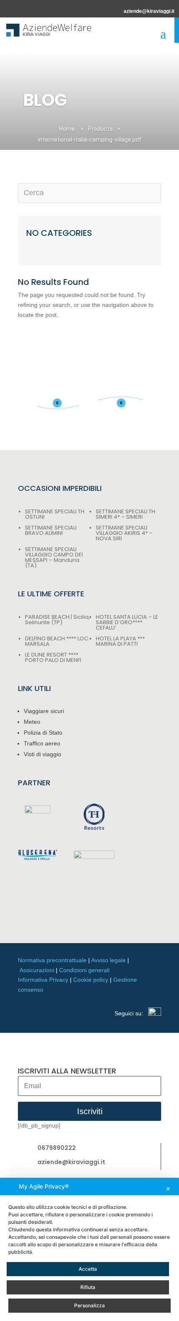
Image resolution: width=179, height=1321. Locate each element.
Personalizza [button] (89, 1305)
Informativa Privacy (43, 979)
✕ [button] (168, 1188)
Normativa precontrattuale (52, 960)
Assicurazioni (37, 970)
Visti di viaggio (42, 754)
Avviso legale (108, 960)
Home (67, 128)
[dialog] (89, 1249)
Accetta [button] (88, 1269)
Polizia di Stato (43, 732)
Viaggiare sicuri (44, 711)
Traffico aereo (42, 743)
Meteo (32, 721)
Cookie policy (90, 979)
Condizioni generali (84, 970)
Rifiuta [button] (87, 1287)
